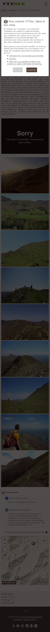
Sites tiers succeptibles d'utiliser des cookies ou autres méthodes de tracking (24, 63)
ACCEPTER (32, 70)
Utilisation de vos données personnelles (26, 56)
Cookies (12, 59)
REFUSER (17, 70)
